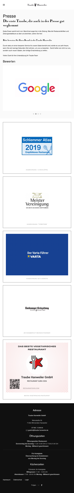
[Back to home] (37, 5)
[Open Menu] (4, 5)
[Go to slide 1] (33, 113)
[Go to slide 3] (38, 113)
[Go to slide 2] (35, 113)
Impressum (6, 480)
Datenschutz (17, 480)
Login (27, 480)
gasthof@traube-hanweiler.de (38, 430)
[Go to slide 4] (40, 113)
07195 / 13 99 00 (37, 428)
